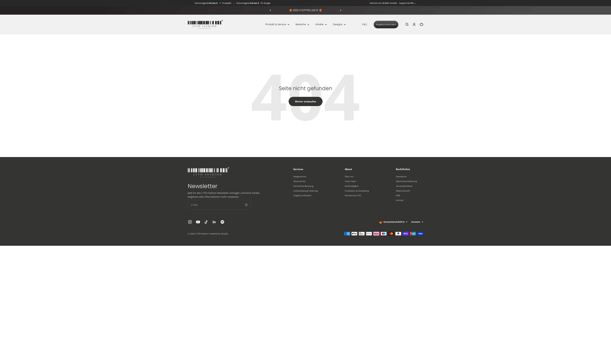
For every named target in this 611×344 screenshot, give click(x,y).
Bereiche (301, 24)
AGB (398, 195)
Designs (337, 24)
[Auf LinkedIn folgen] (214, 222)
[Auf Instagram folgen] (190, 222)
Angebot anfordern (386, 24)
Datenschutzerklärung (406, 181)
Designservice (299, 176)
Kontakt (400, 200)
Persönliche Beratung (303, 186)
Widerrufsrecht (403, 190)
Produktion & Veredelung (357, 190)
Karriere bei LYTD (353, 195)
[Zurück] (270, 10)
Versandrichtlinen (404, 186)
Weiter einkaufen (305, 101)
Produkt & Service (276, 24)
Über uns (349, 176)
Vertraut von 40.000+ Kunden (383, 3)
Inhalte (319, 24)
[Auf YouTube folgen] (198, 222)
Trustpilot (226, 3)
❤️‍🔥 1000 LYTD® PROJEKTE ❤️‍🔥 (305, 10)
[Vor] (340, 10)
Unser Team (350, 181)
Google (267, 3)
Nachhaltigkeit (351, 186)
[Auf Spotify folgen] (222, 222)
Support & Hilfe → (407, 3)
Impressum (401, 176)
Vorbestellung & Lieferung (305, 190)
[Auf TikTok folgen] (206, 222)
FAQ (364, 24)
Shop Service (299, 181)
